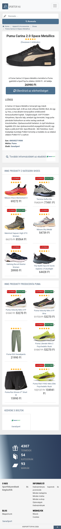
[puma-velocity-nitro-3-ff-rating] (16, 295)
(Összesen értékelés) (30, 42)
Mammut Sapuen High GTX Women (16, 234)
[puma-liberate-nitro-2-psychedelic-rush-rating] (44, 328)
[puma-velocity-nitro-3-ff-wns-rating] (44, 295)
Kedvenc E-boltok (14, 410)
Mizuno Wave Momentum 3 (16, 198)
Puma (14, 143)
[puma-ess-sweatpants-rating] (16, 328)
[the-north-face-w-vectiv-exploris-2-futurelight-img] (44, 258)
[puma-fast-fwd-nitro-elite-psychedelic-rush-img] (44, 376)
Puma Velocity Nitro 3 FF (16, 310)
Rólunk (35, 514)
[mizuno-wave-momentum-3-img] (16, 190)
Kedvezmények (39, 505)
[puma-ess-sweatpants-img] (16, 341)
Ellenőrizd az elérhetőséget (32, 90)
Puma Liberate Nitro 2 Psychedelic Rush (44, 345)
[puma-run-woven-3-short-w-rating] (16, 369)
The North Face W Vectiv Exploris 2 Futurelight (44, 267)
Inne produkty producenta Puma (22, 284)
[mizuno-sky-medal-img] (44, 221)
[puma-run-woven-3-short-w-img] (16, 380)
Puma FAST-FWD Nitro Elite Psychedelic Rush (44, 385)
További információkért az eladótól (27, 156)
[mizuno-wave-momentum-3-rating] (16, 182)
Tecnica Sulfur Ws (44, 199)
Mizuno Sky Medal (44, 229)
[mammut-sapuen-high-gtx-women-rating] (16, 214)
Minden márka (38, 496)
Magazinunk (7, 514)
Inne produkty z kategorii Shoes (22, 171)
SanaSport (15, 146)
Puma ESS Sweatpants (16, 354)
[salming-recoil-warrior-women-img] (16, 257)
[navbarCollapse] (55, 6)
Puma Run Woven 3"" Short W (16, 393)
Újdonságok (37, 502)
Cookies (36, 517)
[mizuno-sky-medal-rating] (44, 214)
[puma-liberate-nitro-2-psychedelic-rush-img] (44, 336)
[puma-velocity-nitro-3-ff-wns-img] (44, 302)
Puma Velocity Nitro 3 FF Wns (44, 312)
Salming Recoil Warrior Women (16, 265)
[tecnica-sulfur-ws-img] (44, 190)
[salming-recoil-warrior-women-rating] (16, 251)
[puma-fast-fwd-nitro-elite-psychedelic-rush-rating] (44, 369)
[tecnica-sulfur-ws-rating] (44, 182)
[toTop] (57, 527)
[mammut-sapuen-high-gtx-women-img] (16, 223)
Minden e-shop (38, 499)
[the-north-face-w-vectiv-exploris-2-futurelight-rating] (44, 251)
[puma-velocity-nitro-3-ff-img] (16, 302)
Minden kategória (40, 493)
